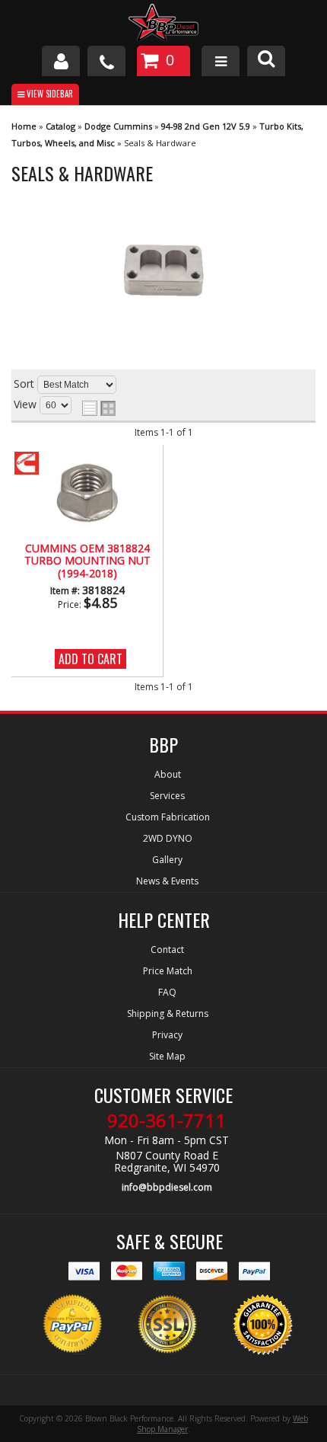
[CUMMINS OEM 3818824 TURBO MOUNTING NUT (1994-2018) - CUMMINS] (37, 464)
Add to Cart (90, 659)
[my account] (61, 61)
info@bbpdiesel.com (167, 1187)
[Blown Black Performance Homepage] (163, 25)
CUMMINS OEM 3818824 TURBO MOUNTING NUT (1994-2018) (87, 561)
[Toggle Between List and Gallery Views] (99, 408)
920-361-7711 (166, 1120)
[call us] (106, 61)
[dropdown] (221, 61)
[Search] (266, 61)
